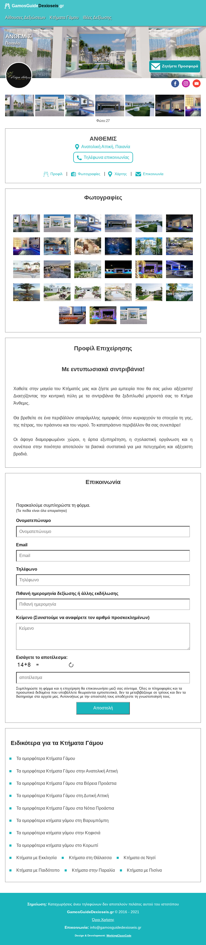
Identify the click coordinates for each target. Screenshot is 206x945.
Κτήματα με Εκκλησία (36, 857)
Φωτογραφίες (88, 174)
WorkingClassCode (118, 935)
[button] (175, 83)
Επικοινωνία (152, 174)
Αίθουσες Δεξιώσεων (25, 17)
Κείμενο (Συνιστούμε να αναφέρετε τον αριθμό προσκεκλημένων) (82, 617)
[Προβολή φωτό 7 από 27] (26, 246)
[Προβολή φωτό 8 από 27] (57, 246)
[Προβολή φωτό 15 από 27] (87, 269)
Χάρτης (120, 174)
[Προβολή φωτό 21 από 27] (87, 292)
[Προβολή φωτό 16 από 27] (118, 269)
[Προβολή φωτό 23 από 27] (148, 292)
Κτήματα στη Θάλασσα (90, 857)
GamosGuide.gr (37, 5)
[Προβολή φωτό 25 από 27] (72, 315)
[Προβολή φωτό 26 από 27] (103, 315)
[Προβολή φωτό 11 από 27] (148, 246)
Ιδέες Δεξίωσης (97, 17)
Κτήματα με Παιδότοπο (38, 870)
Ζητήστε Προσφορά (179, 66)
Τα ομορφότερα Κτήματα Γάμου (45, 758)
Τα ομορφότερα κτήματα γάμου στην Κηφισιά (58, 833)
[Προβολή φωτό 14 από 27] (57, 269)
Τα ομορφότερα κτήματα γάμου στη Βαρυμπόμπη (62, 820)
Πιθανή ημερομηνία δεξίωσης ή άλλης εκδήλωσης (67, 593)
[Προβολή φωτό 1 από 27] (19, 105)
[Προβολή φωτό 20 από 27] (57, 292)
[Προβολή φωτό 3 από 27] (79, 105)
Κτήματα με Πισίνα (144, 870)
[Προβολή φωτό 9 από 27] (87, 246)
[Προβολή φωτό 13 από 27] (26, 269)
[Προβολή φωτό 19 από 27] (26, 292)
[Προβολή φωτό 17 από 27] (148, 269)
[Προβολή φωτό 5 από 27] (139, 105)
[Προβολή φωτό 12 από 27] (179, 246)
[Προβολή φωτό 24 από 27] (179, 292)
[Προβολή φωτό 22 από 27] (118, 292)
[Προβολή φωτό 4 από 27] (109, 105)
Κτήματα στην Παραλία (93, 870)
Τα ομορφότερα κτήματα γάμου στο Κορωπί (57, 845)
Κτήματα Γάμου (64, 17)
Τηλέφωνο (26, 569)
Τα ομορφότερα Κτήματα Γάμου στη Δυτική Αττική (62, 795)
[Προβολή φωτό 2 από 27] (49, 105)
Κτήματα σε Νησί (140, 857)
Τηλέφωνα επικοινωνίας (106, 157)
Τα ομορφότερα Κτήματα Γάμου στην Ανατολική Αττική (67, 771)
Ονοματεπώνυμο (33, 520)
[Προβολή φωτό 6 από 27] (169, 105)
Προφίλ (55, 174)
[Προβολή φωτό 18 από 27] (179, 269)
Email (21, 545)
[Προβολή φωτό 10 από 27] (118, 246)
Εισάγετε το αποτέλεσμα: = (42, 661)
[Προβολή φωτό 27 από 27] (133, 315)
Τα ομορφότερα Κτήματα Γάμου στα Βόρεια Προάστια (66, 783)
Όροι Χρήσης (103, 919)
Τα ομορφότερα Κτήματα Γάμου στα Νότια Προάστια (65, 808)
